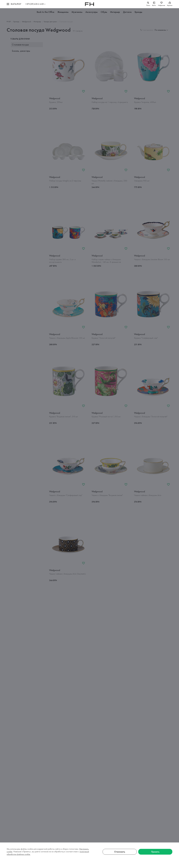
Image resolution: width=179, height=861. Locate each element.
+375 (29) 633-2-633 (34, 4)
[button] (14, 4)
